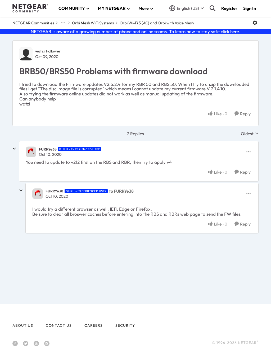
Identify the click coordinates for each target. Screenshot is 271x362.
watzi (40, 51)
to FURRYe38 (121, 191)
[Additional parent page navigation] (63, 23)
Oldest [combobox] (250, 133)
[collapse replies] (14, 148)
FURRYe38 (48, 149)
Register (229, 8)
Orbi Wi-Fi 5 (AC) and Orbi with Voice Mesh (157, 22)
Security (125, 325)
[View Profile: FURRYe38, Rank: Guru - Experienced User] (31, 152)
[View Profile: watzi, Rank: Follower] (26, 53)
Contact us (59, 325)
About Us (22, 325)
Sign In (249, 8)
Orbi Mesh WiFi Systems (93, 22)
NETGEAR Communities (33, 22)
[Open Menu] (255, 23)
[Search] (212, 8)
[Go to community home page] (30, 8)
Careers (93, 325)
